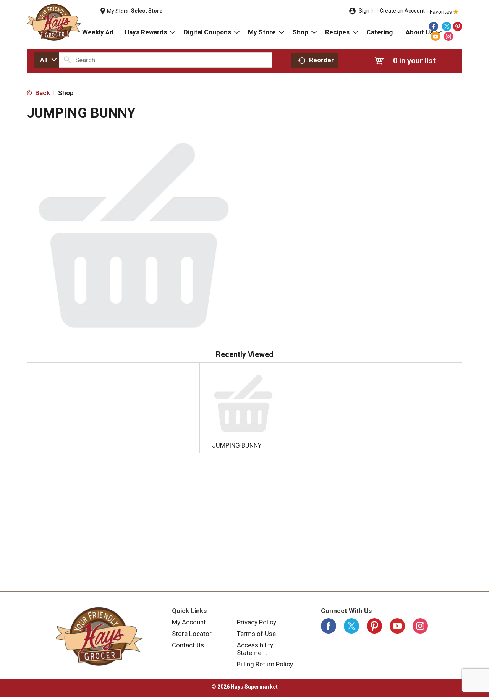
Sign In (367, 11)
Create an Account (402, 11)
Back (42, 93)
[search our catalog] (67, 60)
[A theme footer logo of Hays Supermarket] (99, 636)
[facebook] (433, 26)
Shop (66, 93)
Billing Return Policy (265, 664)
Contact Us (188, 645)
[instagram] (448, 36)
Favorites (441, 12)
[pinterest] (457, 26)
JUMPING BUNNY (237, 445)
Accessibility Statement (255, 649)
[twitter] (446, 26)
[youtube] (435, 36)
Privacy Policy (256, 622)
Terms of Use (256, 633)
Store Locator (192, 633)
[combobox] (46, 60)
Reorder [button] (321, 60)
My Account (189, 622)
